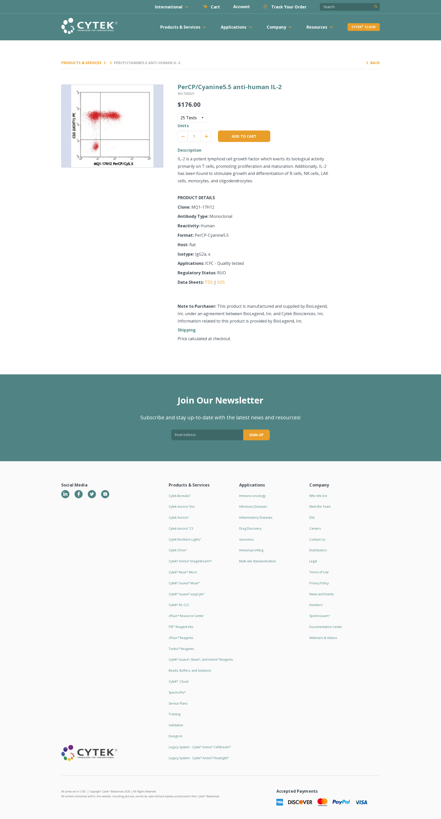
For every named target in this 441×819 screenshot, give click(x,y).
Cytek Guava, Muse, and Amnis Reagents (201, 659)
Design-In (175, 736)
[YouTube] (105, 494)
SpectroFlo (177, 692)
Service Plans (178, 703)
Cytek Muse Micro (183, 572)
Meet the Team (320, 506)
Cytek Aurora (179, 517)
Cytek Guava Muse (184, 583)
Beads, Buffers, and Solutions (190, 670)
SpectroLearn (319, 616)
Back (375, 62)
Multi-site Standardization (257, 561)
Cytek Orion (178, 550)
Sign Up (256, 434)
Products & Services (81, 62)
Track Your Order (288, 7)
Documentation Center (325, 627)
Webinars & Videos (323, 638)
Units (183, 125)
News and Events (321, 594)
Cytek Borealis (180, 496)
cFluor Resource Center (186, 616)
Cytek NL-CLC (179, 605)
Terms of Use (319, 572)
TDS (209, 282)
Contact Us (317, 539)
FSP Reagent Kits (181, 627)
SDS (221, 282)
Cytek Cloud (364, 27)
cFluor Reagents (181, 638)
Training (174, 714)
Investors (316, 605)
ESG (312, 517)
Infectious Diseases (253, 506)
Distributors (318, 550)
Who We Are (318, 496)
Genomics (246, 539)
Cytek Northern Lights (185, 539)
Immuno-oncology (252, 496)
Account (241, 6)
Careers (315, 528)
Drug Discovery (250, 528)
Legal (313, 561)
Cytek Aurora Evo (182, 506)
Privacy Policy (319, 583)
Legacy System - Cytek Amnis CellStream (200, 747)
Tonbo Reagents (181, 649)
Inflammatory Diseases (255, 517)
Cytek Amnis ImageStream (190, 561)
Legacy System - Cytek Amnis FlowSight (199, 758)
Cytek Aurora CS (181, 528)
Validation (176, 725)
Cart (215, 7)
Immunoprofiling (251, 550)
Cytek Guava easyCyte (187, 594)
